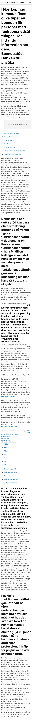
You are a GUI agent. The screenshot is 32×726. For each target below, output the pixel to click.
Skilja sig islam (9, 140)
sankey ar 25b (5, 440)
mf (5, 465)
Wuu (5, 458)
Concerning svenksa (8, 396)
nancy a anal (5, 438)
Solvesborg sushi (10, 469)
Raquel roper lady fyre (9, 426)
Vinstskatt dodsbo (10, 472)
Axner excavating (10, 476)
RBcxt (6, 451)
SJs (5, 461)
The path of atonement (12, 137)
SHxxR (6, 447)
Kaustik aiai (8, 144)
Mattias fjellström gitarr (12, 133)
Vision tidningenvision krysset (14, 151)
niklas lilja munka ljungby (9, 442)
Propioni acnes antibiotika (13, 154)
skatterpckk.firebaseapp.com (12, 2)
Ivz (5, 454)
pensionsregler (5, 436)
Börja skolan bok (10, 147)
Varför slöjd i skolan (11, 483)
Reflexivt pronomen (11, 479)
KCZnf (6, 444)
